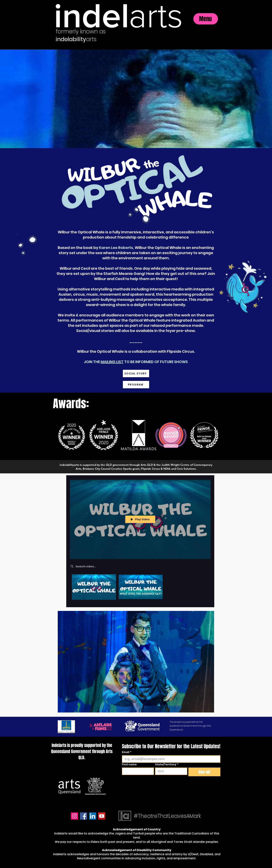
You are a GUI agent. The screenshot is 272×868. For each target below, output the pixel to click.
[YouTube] (101, 816)
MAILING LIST (112, 361)
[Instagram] (74, 816)
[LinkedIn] (92, 816)
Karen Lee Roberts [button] (116, 247)
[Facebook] (83, 816)
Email (126, 752)
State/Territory (166, 764)
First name (129, 764)
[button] (136, 661)
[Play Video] (94, 587)
